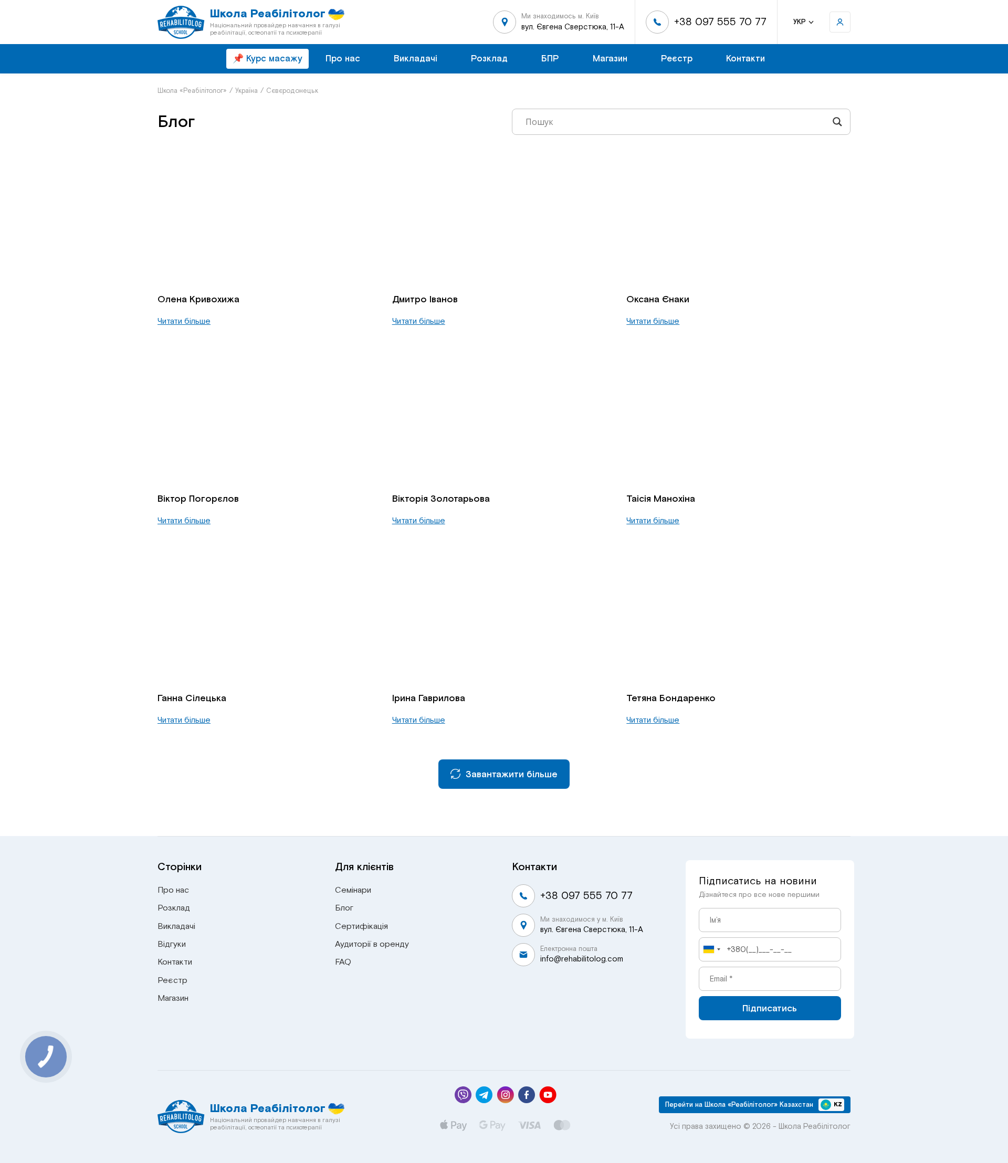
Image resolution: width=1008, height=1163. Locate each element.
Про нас (343, 58)
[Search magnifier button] (837, 121)
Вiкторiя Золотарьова (441, 498)
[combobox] (711, 949)
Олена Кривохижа (198, 299)
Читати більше (184, 321)
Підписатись (769, 1008)
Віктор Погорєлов (198, 498)
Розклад (489, 58)
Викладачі (415, 58)
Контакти (745, 58)
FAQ (343, 962)
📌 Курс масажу (267, 58)
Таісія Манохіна (660, 498)
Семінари (353, 890)
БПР (550, 58)
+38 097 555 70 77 (720, 21)
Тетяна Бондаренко (671, 698)
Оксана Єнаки (657, 299)
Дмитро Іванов (425, 299)
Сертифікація (361, 926)
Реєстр (676, 58)
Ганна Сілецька (192, 698)
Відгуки (172, 944)
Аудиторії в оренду (372, 944)
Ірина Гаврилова (428, 698)
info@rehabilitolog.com (581, 959)
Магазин (610, 58)
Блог (344, 908)
